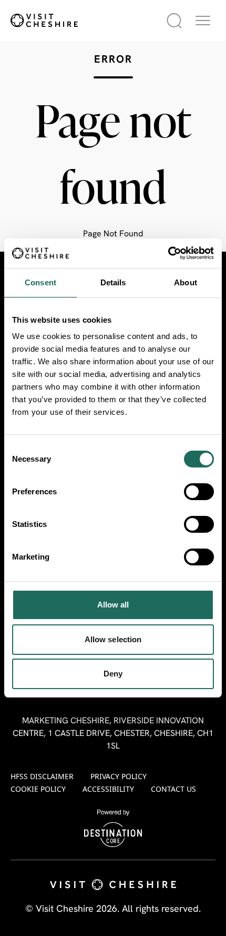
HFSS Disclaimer (42, 776)
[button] (202, 21)
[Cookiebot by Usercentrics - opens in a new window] (168, 253)
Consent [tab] (40, 282)
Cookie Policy (38, 789)
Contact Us (173, 789)
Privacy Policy (118, 776)
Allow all (113, 604)
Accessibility (108, 789)
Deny (113, 673)
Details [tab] (113, 282)
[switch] (199, 491)
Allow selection (113, 639)
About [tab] (185, 282)
